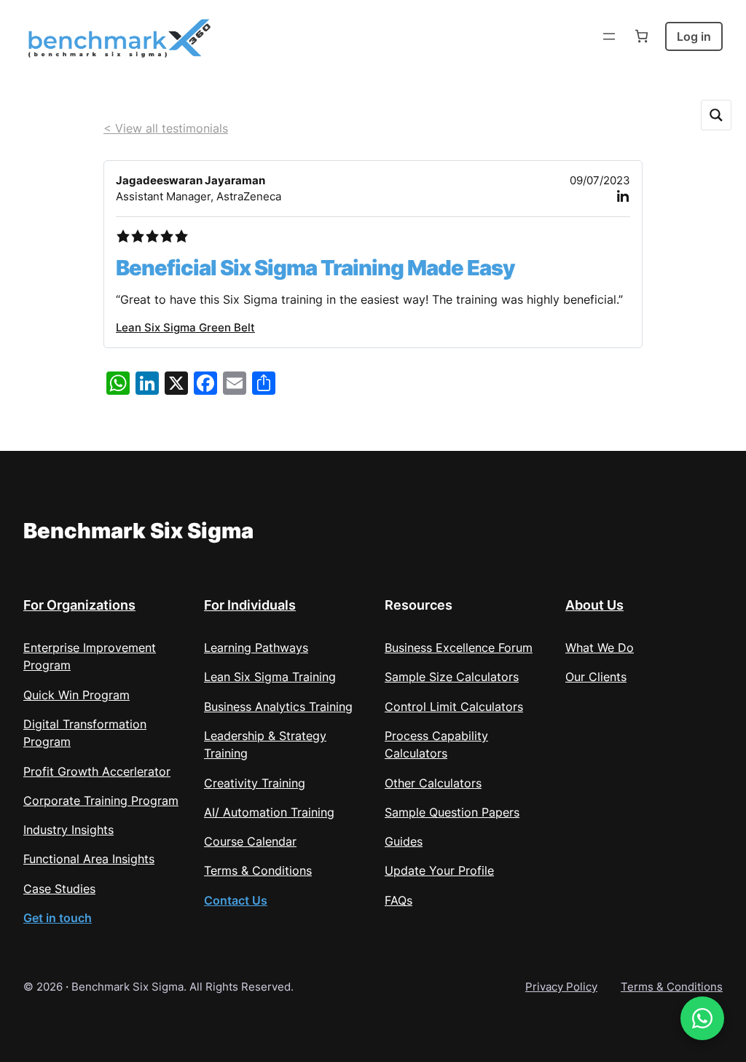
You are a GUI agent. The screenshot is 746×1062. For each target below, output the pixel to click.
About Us (594, 605)
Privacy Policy (561, 987)
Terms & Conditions (258, 870)
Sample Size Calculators (452, 676)
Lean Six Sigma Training (270, 676)
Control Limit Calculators (454, 706)
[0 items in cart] (641, 36)
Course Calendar (250, 841)
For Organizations (79, 605)
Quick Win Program (76, 695)
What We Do (599, 647)
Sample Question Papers (452, 812)
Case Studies (59, 888)
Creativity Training (254, 783)
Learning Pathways (256, 647)
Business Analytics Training (278, 706)
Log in (694, 36)
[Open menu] (609, 36)
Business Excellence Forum (459, 647)
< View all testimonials (165, 128)
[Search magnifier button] (716, 115)
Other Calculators (433, 783)
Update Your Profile (439, 870)
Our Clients (596, 676)
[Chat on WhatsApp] (702, 1018)
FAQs (398, 900)
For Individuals (250, 605)
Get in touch (57, 917)
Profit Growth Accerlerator (96, 771)
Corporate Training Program (100, 800)
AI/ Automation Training (269, 812)
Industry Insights (68, 829)
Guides (404, 841)
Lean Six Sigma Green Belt (185, 327)
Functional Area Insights (88, 858)
